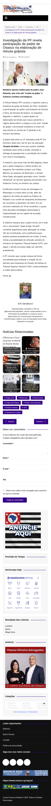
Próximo (39, 422)
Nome (6, 458)
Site (4, 480)
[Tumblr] (20, 762)
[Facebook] (6, 762)
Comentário (8, 443)
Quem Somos (8, 734)
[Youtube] (27, 762)
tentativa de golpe (13, 412)
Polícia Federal (11, 408)
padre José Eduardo (33, 403)
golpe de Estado (12, 403)
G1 (10, 276)
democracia (38, 398)
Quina (7, 629)
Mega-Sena (10, 632)
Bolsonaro (24, 398)
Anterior (11, 422)
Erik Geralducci (10, 57)
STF (25, 408)
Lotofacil (8, 626)
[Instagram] (13, 762)
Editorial (6, 729)
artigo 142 (10, 398)
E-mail (6, 469)
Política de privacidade (12, 746)
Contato (6, 740)
